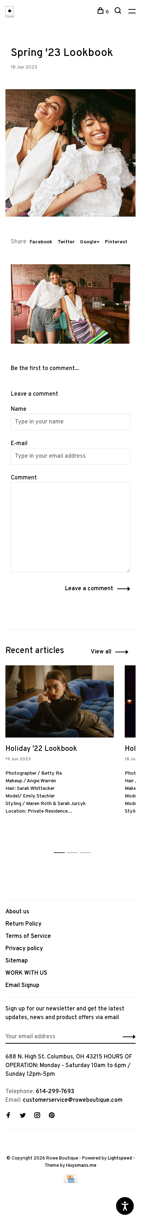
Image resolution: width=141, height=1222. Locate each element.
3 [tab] (87, 845)
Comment (24, 478)
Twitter (66, 242)
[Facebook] (8, 1116)
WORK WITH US (26, 973)
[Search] (119, 12)
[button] (127, 1037)
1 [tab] (61, 845)
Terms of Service (28, 936)
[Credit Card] (70, 1181)
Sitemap (16, 961)
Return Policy (23, 924)
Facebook (41, 242)
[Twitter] (23, 1116)
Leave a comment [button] (89, 588)
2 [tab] (74, 845)
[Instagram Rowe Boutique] (37, 1116)
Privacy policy (24, 948)
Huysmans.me (81, 1166)
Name (18, 409)
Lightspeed (120, 1158)
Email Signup (22, 985)
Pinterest (116, 242)
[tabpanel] (59, 750)
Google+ (90, 242)
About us (17, 912)
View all (101, 652)
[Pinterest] (52, 1116)
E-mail (19, 443)
